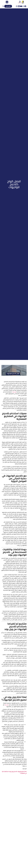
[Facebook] (25, 6)
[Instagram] (17, 6)
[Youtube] (21, 6)
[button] (7, 2)
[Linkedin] (19, 6)
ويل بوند (14, 392)
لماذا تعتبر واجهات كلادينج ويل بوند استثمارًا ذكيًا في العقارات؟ (14, 772)
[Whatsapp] (23, 6)
